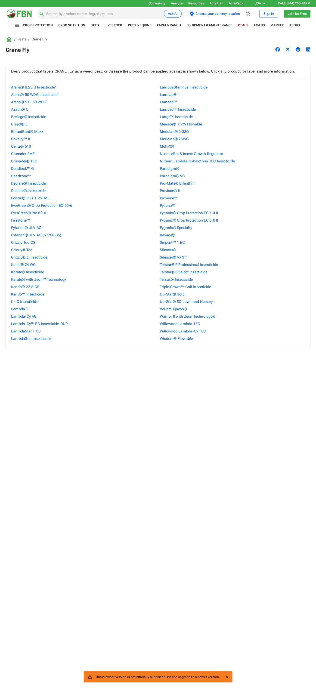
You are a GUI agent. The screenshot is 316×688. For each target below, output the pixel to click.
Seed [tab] (95, 25)
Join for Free (297, 13)
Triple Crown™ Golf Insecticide (185, 287)
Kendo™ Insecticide (27, 294)
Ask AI (173, 13)
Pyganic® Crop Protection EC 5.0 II (189, 220)
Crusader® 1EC (24, 161)
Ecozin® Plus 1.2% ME (30, 198)
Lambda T (19, 309)
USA (257, 3)
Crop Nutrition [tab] (71, 25)
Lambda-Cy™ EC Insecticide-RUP (39, 324)
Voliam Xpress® (173, 309)
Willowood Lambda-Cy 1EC (183, 331)
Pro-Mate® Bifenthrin (177, 183)
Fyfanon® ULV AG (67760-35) (36, 235)
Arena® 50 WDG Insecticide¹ (35, 94)
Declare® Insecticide (28, 183)
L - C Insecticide (24, 301)
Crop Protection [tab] (38, 25)
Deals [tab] (243, 25)
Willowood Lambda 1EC (180, 324)
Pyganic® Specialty (176, 227)
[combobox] (104, 14)
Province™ (168, 198)
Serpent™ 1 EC (172, 242)
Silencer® (168, 250)
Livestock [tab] (113, 25)
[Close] (226, 677)
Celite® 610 (21, 146)
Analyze (177, 3)
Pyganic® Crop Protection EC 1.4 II (189, 213)
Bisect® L (19, 124)
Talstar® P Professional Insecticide (189, 264)
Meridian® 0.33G (174, 131)
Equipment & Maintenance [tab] (209, 25)
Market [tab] (277, 25)
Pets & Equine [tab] (140, 25)
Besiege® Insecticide (28, 117)
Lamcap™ (168, 102)
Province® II (170, 191)
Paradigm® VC (172, 176)
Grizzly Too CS (23, 242)
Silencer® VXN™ (174, 257)
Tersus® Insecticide (176, 279)
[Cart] (248, 13)
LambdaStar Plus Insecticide (184, 87)
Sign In (268, 13)
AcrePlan (216, 3)
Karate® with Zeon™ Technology (38, 279)
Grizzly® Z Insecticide (29, 257)
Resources (196, 3)
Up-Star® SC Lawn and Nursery (186, 301)
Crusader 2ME (23, 154)
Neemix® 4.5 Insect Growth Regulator (191, 154)
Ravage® (167, 235)
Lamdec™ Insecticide (178, 109)
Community (157, 3)
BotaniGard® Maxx (27, 131)
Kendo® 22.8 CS (25, 287)
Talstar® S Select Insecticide (183, 272)
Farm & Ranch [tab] (169, 25)
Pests (21, 39)
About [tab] (294, 25)
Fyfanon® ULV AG (26, 227)
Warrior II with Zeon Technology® (187, 316)
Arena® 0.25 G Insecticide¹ (33, 87)
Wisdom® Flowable (176, 338)
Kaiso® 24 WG (23, 264)
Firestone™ (20, 220)
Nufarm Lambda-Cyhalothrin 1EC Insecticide (197, 161)
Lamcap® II (170, 94)
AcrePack (236, 3)
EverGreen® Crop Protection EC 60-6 (41, 205)
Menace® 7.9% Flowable (181, 124)
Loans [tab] (259, 25)
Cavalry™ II (20, 139)
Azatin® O (19, 109)
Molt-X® (167, 146)
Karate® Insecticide (27, 272)
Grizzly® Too (22, 250)
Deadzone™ (21, 176)
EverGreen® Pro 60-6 (28, 213)
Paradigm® (169, 168)
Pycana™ (168, 205)
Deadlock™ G (22, 168)
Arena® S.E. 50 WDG (28, 102)
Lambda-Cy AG (24, 316)
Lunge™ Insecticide (176, 117)
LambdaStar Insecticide (31, 338)
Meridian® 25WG (174, 139)
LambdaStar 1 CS (25, 331)
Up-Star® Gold (172, 294)
